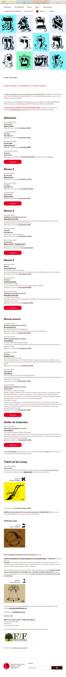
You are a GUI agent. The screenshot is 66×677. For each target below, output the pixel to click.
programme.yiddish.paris (51, 470)
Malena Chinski (8, 196)
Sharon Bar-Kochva (10, 268)
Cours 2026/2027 (19, 7)
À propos (29, 7)
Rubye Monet (8, 373)
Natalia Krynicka (20, 244)
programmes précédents (19, 648)
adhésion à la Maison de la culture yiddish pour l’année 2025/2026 (24, 94)
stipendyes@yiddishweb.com (18, 608)
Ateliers (37, 7)
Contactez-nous (28, 11)
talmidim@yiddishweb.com (17, 109)
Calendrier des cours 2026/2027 (12, 11)
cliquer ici (50, 157)
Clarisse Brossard (9, 145)
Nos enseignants (47, 7)
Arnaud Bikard (8, 341)
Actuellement (7, 7)
